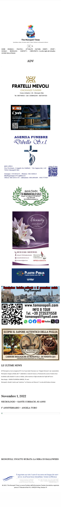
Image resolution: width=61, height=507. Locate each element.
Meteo (19, 495)
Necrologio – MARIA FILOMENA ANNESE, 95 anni (15, 379)
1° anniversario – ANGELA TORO (19, 407)
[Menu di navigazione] (29, 46)
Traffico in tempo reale (8, 495)
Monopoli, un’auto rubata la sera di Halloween (30, 459)
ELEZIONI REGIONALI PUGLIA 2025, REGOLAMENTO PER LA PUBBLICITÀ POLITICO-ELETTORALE (30, 502)
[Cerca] (32, 46)
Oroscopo (23, 497)
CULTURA (38, 49)
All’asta (54, 493)
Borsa (34, 493)
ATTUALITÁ (29, 49)
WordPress (36, 505)
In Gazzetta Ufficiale (44, 493)
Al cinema (53, 495)
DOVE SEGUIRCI (6, 500)
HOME (3, 49)
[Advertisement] (30, 12)
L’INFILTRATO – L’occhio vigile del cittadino (42, 51)
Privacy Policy (49, 497)
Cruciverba (14, 497)
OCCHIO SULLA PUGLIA (8, 53)
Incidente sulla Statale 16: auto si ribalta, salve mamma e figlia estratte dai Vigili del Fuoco (27, 376)
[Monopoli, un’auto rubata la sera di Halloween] (30, 434)
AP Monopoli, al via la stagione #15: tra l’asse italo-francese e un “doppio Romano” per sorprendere (30, 371)
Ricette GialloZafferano (41, 495)
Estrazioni (40, 497)
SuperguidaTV (28, 495)
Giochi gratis (5, 497)
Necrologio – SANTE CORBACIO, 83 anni (23, 401)
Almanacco (31, 497)
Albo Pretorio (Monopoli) (9, 493)
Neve (23, 505)
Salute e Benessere (24, 493)
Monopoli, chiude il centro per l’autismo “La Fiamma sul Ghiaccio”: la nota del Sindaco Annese (28, 382)
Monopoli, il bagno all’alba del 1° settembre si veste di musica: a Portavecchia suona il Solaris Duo (29, 373)
